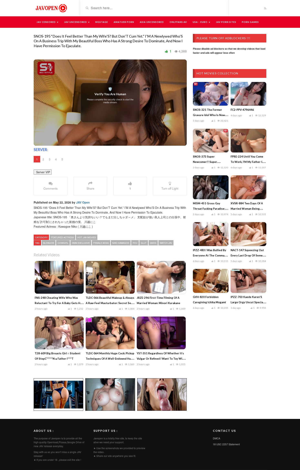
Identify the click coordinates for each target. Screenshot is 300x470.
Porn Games (250, 22)
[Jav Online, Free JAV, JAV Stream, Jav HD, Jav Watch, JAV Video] (51, 8)
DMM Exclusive (81, 242)
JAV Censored (46, 22)
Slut (144, 242)
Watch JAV (166, 242)
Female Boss (101, 242)
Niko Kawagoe (120, 242)
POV (135, 242)
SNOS (153, 242)
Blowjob (48, 242)
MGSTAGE (101, 22)
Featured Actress (62, 237)
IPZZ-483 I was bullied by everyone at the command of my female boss (210, 255)
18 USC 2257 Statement (226, 444)
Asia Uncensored (152, 22)
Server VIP (42, 172)
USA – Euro (200, 22)
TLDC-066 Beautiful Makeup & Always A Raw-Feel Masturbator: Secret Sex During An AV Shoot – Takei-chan (110, 303)
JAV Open (83, 202)
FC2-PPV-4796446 (242, 109)
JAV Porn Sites (226, 22)
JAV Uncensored (76, 22)
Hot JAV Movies (86, 237)
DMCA (216, 438)
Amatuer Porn (124, 22)
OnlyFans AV (178, 22)
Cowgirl (63, 242)
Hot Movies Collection (217, 73)
